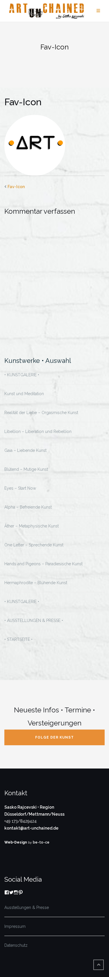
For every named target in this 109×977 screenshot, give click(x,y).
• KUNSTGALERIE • (21, 374)
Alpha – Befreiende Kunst (28, 507)
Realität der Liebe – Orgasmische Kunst (41, 412)
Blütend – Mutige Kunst (26, 469)
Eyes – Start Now (20, 488)
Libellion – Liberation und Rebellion (38, 431)
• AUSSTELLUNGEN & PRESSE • (33, 620)
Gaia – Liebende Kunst (25, 450)
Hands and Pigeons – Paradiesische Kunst (43, 563)
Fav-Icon (16, 186)
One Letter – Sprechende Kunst (33, 545)
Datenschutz (16, 945)
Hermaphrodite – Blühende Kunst (35, 582)
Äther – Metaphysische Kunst (31, 526)
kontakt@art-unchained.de (31, 828)
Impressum (15, 926)
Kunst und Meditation (24, 393)
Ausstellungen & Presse (26, 907)
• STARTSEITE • (18, 639)
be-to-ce (41, 842)
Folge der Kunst (54, 737)
